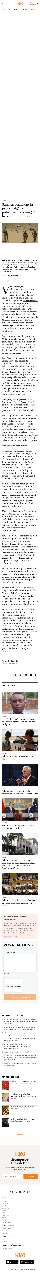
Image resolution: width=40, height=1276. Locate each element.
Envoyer (31, 1176)
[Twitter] (16, 1191)
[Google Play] (27, 1261)
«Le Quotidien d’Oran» (17, 400)
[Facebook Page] (11, 1191)
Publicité (4, 1231)
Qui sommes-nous (7, 1228)
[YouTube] (20, 1191)
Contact (4, 1242)
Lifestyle (4, 1220)
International (5, 1208)
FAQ (3, 1239)
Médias (4, 1213)
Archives (4, 1233)
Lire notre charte (10, 936)
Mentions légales (7, 1248)
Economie (25, 9)
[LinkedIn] (24, 1191)
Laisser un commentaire (20, 997)
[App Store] (12, 1261)
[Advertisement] (20, 101)
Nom (6, 977)
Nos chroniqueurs (7, 1222)
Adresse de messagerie (14, 986)
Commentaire (9, 953)
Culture (4, 1210)
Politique (16, 9)
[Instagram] (28, 1191)
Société (33, 9)
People (4, 1217)
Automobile (5, 1215)
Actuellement (6, 9)
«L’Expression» (30, 300)
